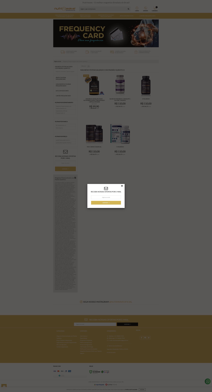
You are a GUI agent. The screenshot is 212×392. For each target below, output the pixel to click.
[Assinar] (106, 203)
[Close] (122, 186)
